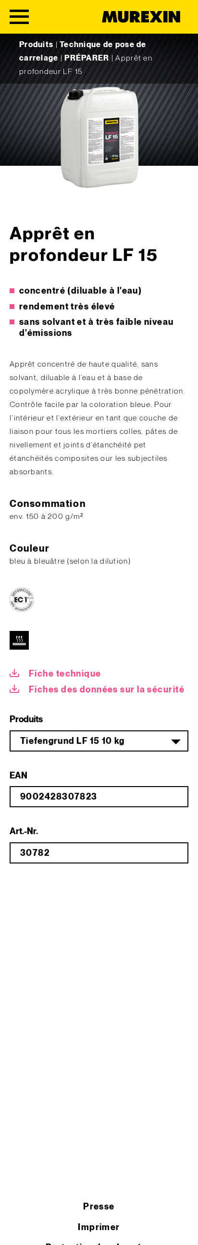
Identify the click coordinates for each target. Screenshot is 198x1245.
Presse (99, 1206)
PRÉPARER (86, 58)
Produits (36, 45)
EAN (18, 775)
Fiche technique (65, 673)
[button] (17, 1227)
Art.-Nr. (24, 831)
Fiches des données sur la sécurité (107, 689)
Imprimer (99, 1227)
